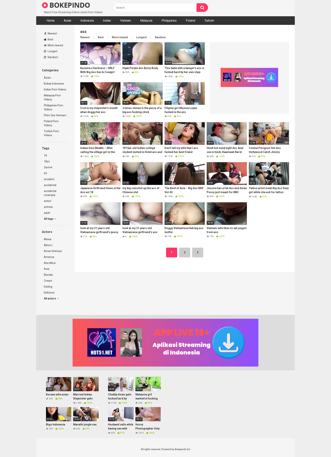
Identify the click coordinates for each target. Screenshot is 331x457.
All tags (49, 218)
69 (45, 173)
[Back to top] (318, 445)
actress (48, 206)
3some (48, 167)
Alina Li (48, 245)
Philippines (169, 20)
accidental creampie (50, 193)
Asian (67, 20)
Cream (48, 280)
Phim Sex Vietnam (55, 115)
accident (49, 179)
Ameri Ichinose (53, 251)
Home (51, 20)
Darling (48, 286)
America (49, 257)
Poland (190, 20)
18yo (47, 161)
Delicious (49, 292)
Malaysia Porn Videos (52, 97)
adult (47, 212)
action (47, 200)
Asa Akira (50, 262)
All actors (50, 298)
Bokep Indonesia (54, 83)
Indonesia (87, 20)
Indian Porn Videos (55, 89)
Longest (52, 51)
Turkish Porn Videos (51, 133)
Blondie (48, 274)
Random (52, 57)
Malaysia (146, 20)
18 (45, 155)
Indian (107, 20)
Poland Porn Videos (51, 123)
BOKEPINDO (69, 5)
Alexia (47, 239)
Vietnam (125, 20)
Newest (52, 33)
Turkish (209, 20)
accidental (50, 185)
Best (50, 39)
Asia (46, 268)
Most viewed (55, 45)
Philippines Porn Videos (53, 107)
